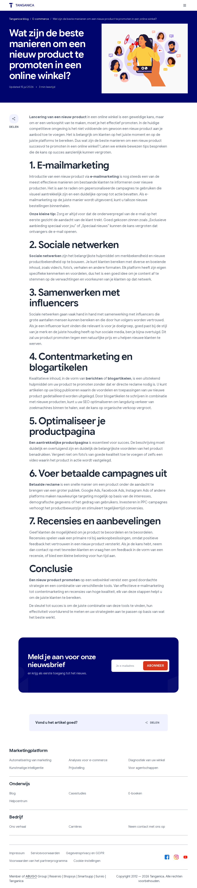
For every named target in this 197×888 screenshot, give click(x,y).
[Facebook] (167, 857)
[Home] (21, 5)
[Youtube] (185, 857)
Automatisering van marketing (30, 760)
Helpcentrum (18, 801)
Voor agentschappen (143, 768)
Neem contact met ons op (146, 827)
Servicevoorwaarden (45, 853)
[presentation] (185, 5)
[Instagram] (176, 857)
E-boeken (135, 793)
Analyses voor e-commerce (88, 760)
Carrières (75, 827)
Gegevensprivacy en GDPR (85, 853)
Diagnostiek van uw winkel (146, 760)
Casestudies (77, 793)
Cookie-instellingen (86, 861)
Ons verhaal (17, 827)
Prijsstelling (76, 768)
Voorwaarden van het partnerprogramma (38, 861)
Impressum (17, 853)
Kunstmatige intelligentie (26, 768)
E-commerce (41, 19)
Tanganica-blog (19, 19)
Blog (12, 793)
